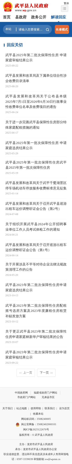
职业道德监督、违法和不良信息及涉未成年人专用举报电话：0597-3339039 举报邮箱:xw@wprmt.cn (36, 457)
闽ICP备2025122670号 (36, 429)
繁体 (66, 3)
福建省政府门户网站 (45, 392)
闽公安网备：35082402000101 (38, 424)
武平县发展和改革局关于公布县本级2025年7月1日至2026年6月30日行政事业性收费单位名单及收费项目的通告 (36, 101)
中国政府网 (21, 392)
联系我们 (50, 408)
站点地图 (21, 408)
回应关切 (15, 45)
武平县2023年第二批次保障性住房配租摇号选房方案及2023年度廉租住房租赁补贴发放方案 (36, 311)
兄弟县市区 (48, 397)
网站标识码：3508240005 (36, 418)
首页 (7, 17)
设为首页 (64, 408)
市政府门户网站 (26, 397)
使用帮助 (36, 408)
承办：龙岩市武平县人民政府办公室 (36, 449)
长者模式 (62, 29)
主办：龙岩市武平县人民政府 (36, 444)
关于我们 (7, 408)
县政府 (21, 17)
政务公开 (38, 17)
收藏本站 (38, 413)
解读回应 (58, 17)
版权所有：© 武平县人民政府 (36, 434)
